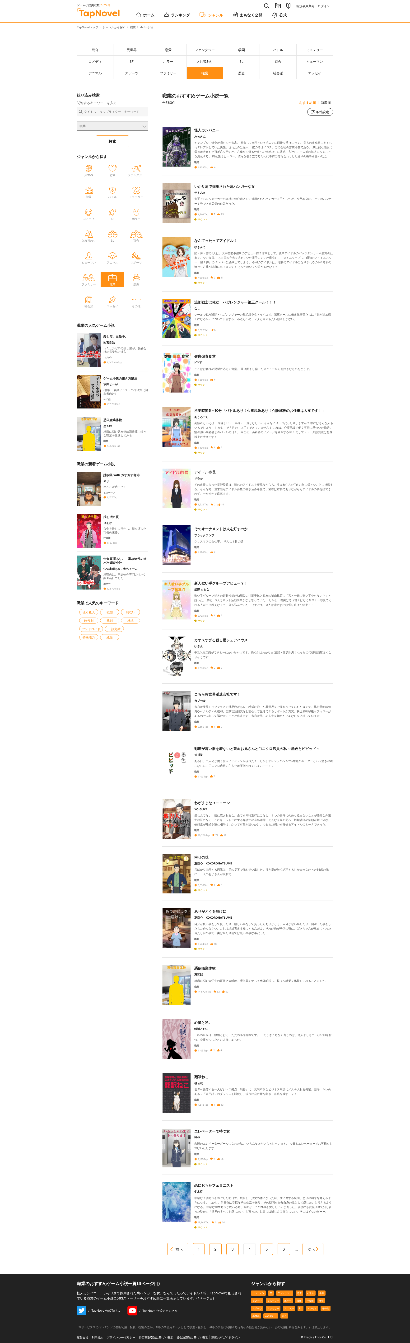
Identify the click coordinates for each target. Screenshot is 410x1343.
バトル (310, 1293)
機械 (130, 621)
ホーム (148, 15)
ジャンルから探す (114, 27)
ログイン (324, 6)
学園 (321, 1293)
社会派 (310, 1300)
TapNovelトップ (87, 27)
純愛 (110, 637)
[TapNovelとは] (288, 6)
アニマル (289, 1308)
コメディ (257, 1300)
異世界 (256, 1315)
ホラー (287, 1300)
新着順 (326, 102)
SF (271, 1293)
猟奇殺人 (89, 612)
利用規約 (97, 1337)
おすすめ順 (307, 102)
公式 (283, 15)
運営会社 (82, 1337)
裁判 (110, 621)
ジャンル (215, 15)
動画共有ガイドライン (225, 1337)
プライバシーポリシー (121, 1337)
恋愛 (299, 1293)
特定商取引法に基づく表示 (156, 1337)
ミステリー (273, 1300)
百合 (284, 1315)
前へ (179, 1249)
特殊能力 (89, 637)
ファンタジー (285, 1293)
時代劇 (88, 621)
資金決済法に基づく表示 (192, 1337)
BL (300, 1308)
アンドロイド (91, 629)
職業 (133, 27)
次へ (311, 1249)
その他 (325, 1308)
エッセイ (312, 1308)
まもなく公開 (251, 15)
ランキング (180, 15)
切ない (130, 612)
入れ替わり (271, 1315)
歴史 (321, 1300)
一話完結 (114, 629)
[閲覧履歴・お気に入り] (278, 6)
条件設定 (322, 112)
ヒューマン (258, 1293)
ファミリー (273, 1308)
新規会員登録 (305, 6)
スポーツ (257, 1308)
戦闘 (110, 612)
